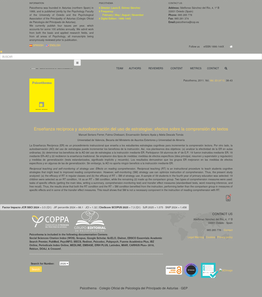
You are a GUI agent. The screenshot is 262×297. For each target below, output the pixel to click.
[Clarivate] (192, 270)
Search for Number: (42, 263)
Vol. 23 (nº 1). (217, 80)
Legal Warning (196, 237)
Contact (228, 230)
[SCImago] (226, 270)
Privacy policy (225, 237)
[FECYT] (210, 270)
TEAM (119, 68)
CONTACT (213, 68)
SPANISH (37, 45)
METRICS (195, 68)
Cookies (210, 237)
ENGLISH (54, 45)
